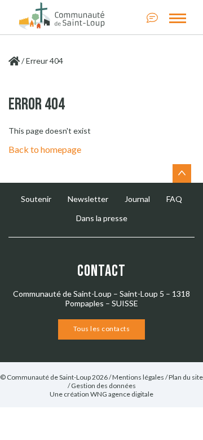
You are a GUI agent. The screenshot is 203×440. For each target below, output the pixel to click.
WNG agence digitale (121, 394)
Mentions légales (138, 377)
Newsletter (88, 199)
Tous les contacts (101, 328)
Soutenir (36, 199)
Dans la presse (101, 218)
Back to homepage (44, 149)
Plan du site (186, 377)
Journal (137, 199)
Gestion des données (103, 385)
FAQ (174, 199)
